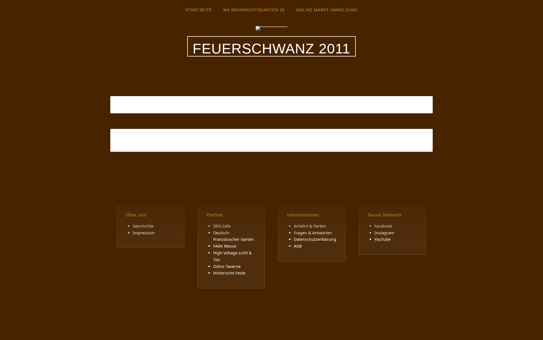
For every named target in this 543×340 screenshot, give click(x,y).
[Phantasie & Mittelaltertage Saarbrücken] (272, 28)
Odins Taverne (227, 266)
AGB (298, 246)
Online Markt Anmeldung (327, 10)
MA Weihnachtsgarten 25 (254, 10)
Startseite (198, 10)
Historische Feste (229, 273)
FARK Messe (224, 246)
